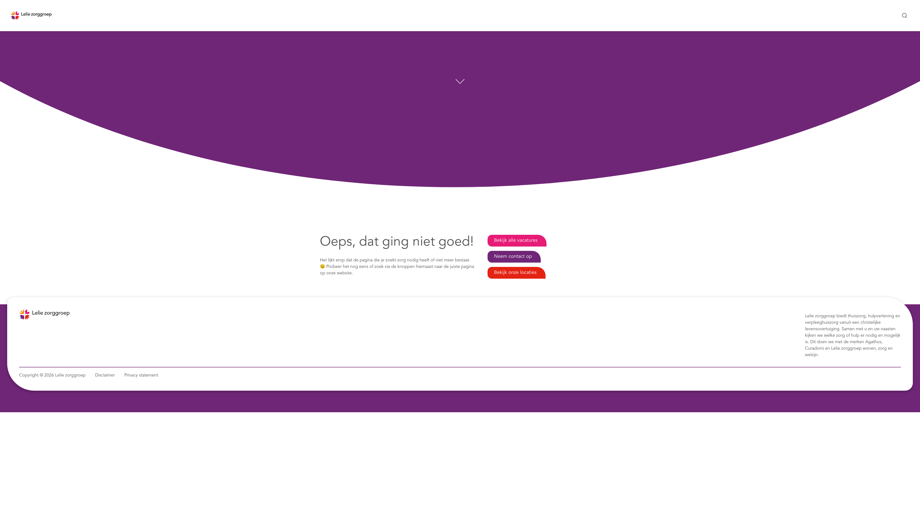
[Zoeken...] (904, 15)
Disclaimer (105, 375)
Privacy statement (141, 375)
